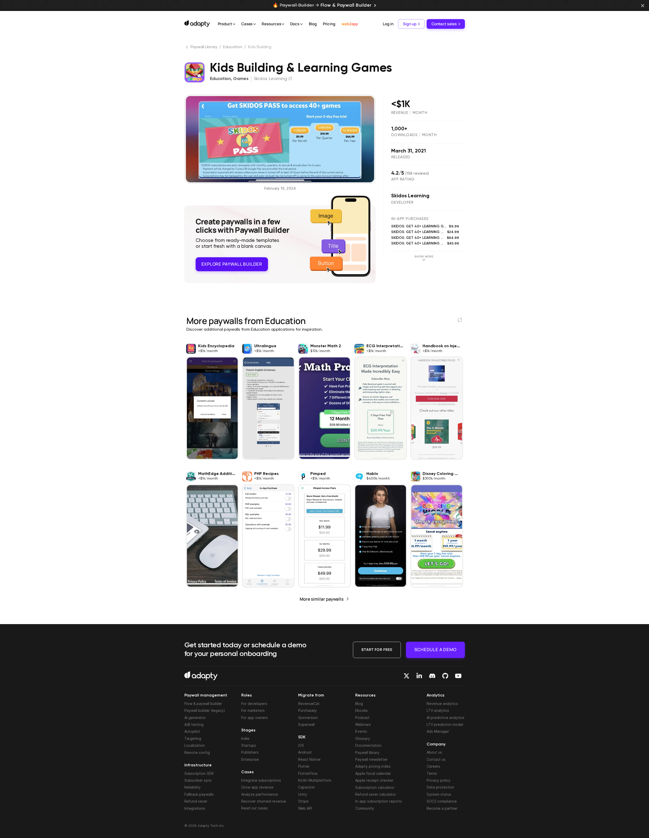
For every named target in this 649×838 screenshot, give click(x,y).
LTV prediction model (445, 724)
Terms (432, 773)
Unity (302, 794)
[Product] (234, 24)
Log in (388, 24)
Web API (305, 808)
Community (364, 808)
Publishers (250, 752)
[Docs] (301, 24)
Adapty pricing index (373, 766)
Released (400, 157)
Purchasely (307, 710)
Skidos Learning (410, 196)
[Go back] (187, 48)
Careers (433, 766)
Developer (402, 202)
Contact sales (444, 24)
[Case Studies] (254, 24)
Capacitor (306, 787)
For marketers (253, 710)
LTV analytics (438, 710)
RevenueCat (309, 703)
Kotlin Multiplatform (314, 780)
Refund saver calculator (375, 794)
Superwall (306, 724)
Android (304, 752)
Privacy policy (438, 780)
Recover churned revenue (263, 801)
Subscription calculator (375, 787)
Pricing (329, 24)
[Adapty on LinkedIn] (419, 675)
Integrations (194, 808)
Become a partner (442, 808)
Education (232, 47)
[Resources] (283, 24)
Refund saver (195, 801)
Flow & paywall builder (203, 703)
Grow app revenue (257, 787)
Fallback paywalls (199, 794)
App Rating (403, 179)
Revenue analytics (442, 703)
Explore (231, 264)
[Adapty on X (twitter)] (406, 675)
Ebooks (361, 710)
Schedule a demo (435, 649)
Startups (248, 745)
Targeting (192, 738)
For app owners (254, 717)
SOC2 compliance (442, 801)
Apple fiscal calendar (373, 773)
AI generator (195, 717)
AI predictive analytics (445, 717)
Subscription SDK (199, 773)
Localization (194, 745)
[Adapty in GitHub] (445, 675)
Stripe (303, 801)
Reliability (192, 787)
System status (439, 794)
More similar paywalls (321, 599)
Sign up (409, 24)
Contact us (436, 759)
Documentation (368, 745)
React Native (309, 759)
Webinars (363, 724)
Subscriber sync (198, 780)
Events (361, 731)
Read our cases (254, 808)
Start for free (376, 649)
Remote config (197, 752)
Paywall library (367, 752)
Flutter (304, 766)
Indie (245, 738)
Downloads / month (414, 135)
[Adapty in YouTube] (458, 675)
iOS (301, 745)
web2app (349, 24)
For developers (254, 703)
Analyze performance (259, 794)
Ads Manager (438, 731)
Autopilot (192, 731)
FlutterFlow (307, 773)
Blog (313, 24)
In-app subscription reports (378, 801)
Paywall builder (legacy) (204, 710)
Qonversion (308, 717)
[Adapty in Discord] (432, 675)
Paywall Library (203, 47)
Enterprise (250, 759)
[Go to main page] (197, 23)
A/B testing (193, 724)
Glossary (362, 738)
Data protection (440, 787)
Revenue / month (409, 113)
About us (434, 752)
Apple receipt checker (374, 780)
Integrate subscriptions (261, 780)
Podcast (362, 717)
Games (241, 78)
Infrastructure (198, 765)
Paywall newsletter (371, 759)
